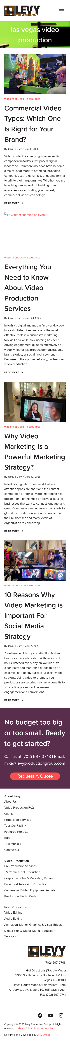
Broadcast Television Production (25, 884)
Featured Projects (16, 832)
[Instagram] (61, 1015)
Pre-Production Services (20, 866)
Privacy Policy (24, 1028)
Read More (13, 203)
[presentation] (35, 74)
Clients (8, 814)
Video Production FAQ (19, 807)
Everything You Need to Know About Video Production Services (27, 288)
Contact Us (11, 850)
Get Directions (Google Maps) (46, 970)
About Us (10, 801)
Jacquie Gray (15, 149)
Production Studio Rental (20, 896)
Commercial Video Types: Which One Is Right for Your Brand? (33, 124)
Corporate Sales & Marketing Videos (28, 878)
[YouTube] (50, 1015)
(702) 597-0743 (36, 756)
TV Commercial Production (22, 872)
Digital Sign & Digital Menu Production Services (29, 934)
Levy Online (43, 1035)
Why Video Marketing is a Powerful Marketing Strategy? (34, 452)
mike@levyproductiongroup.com (34, 763)
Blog (7, 838)
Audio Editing (13, 918)
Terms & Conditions (44, 1028)
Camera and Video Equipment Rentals (29, 890)
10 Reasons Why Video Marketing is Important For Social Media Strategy (33, 616)
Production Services (17, 820)
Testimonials (12, 844)
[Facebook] (40, 1015)
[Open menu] (61, 10)
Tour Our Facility (15, 825)
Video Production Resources (22, 99)
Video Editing (13, 912)
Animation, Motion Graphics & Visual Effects (33, 924)
